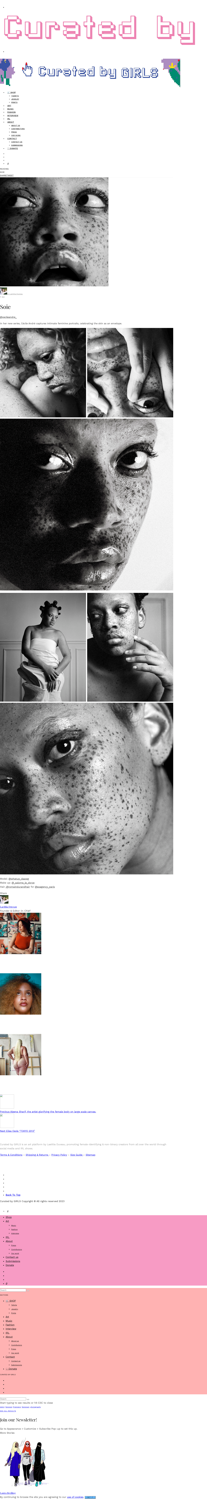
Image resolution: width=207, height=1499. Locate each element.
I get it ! (90, 1497)
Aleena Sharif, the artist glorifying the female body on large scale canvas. (48, 1111)
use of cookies (75, 1497)
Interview (12, 115)
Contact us (16, 142)
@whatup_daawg (19, 878)
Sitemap (90, 1154)
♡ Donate (12, 148)
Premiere (17, 1407)
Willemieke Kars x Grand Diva (22, 1088)
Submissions (13, 1261)
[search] (28, 1290)
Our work (15, 1253)
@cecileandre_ (8, 317)
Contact (12, 138)
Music (13, 1225)
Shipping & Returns (37, 1154)
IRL (7, 1237)
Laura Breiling (8, 1492)
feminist (8, 1407)
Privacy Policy (59, 1154)
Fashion (14, 1229)
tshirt (2, 1407)
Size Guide (76, 1154)
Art (3, 297)
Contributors (18, 129)
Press (14, 132)
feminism (25, 1407)
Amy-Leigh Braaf (13, 967)
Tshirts (15, 96)
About (10, 122)
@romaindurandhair (18, 886)
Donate (10, 1265)
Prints (14, 102)
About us (15, 126)
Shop (9, 1217)
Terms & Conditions (11, 1154)
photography (35, 1407)
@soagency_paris (45, 886)
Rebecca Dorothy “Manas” (19, 1027)
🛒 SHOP (11, 92)
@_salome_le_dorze (23, 882)
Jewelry (15, 99)
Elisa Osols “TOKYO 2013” (17, 1131)
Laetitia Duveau (8, 906)
